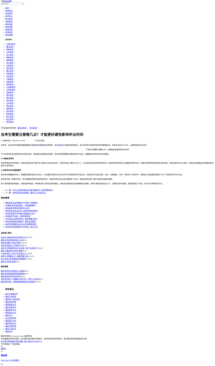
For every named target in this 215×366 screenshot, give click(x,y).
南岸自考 (9, 84)
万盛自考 (9, 79)
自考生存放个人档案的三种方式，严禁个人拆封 (20, 279)
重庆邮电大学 (10, 305)
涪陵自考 (9, 92)
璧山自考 (9, 47)
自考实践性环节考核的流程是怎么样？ (20, 213)
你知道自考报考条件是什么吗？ (17, 208)
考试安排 (9, 32)
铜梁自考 (9, 57)
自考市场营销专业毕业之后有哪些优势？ (21, 224)
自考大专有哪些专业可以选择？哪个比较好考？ (20, 248)
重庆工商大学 (10, 329)
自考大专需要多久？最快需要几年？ (15, 256)
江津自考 (9, 65)
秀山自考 (9, 106)
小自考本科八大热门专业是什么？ (14, 254)
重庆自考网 (21, 128)
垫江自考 (9, 95)
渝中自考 (9, 100)
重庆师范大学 (10, 323)
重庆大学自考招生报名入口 (11, 240)
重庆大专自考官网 (8, 262)
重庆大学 (9, 315)
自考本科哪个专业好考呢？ (11, 243)
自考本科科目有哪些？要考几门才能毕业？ (30, 193)
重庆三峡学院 (10, 297)
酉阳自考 (9, 108)
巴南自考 (9, 74)
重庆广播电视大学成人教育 (11, 251)
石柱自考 (9, 114)
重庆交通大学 (10, 307)
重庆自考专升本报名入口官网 (12, 271)
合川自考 (9, 63)
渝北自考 (9, 68)
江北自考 (9, 103)
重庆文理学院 (10, 326)
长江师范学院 (10, 318)
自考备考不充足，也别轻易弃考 (17, 216)
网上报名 (9, 19)
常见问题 (9, 27)
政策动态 (9, 30)
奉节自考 (9, 122)
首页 (7, 8)
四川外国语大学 (11, 294)
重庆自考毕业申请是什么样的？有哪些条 (21, 203)
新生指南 (9, 24)
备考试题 (9, 35)
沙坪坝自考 (10, 90)
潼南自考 (9, 60)
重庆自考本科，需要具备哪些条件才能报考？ (19, 282)
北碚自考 (9, 82)
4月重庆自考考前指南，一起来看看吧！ (21, 205)
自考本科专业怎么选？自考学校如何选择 (21, 211)
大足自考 (9, 52)
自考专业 (9, 16)
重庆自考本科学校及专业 (11, 276)
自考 (37, 145)
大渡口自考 (10, 44)
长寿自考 (9, 76)
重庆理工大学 (10, 321)
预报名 (3, 349)
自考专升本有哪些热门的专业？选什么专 (21, 227)
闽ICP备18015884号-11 (33, 341)
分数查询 (9, 21)
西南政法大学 (10, 313)
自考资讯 (9, 11)
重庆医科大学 (10, 310)
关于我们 (4, 341)
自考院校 (9, 13)
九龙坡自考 (10, 87)
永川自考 (9, 55)
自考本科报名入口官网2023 (11, 245)
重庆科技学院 (10, 302)
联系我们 (12, 341)
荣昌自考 (9, 49)
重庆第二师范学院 (12, 299)
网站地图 (19, 341)
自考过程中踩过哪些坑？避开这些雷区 (20, 222)
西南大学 (9, 332)
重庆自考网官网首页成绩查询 (12, 274)
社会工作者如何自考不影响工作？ (14, 237)
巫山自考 (9, 119)
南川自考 (9, 98)
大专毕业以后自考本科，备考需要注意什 (21, 219)
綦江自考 (9, 71)
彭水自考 (9, 111)
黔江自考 (9, 117)
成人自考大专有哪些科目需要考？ (14, 259)
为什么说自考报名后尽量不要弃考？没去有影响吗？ (33, 190)
